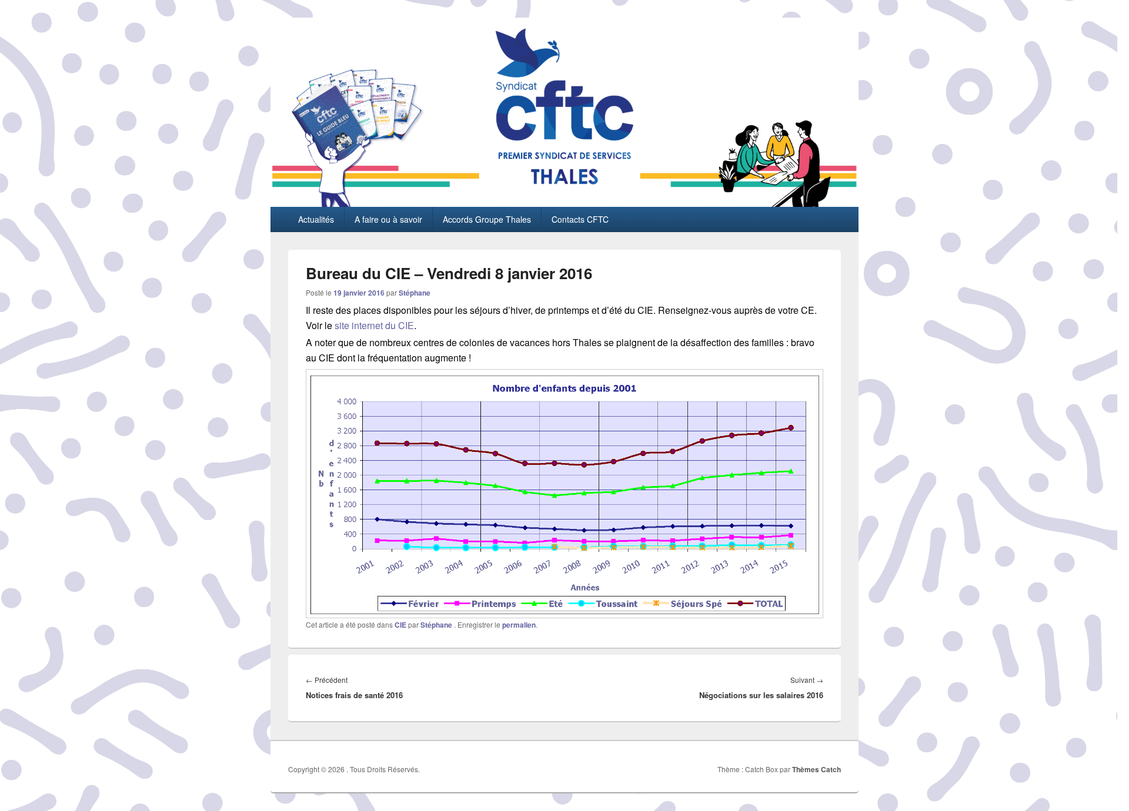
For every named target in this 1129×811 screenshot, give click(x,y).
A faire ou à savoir (388, 219)
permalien (519, 624)
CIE (400, 624)
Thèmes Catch (816, 769)
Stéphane (414, 292)
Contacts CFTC (580, 219)
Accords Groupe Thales (487, 219)
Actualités (316, 219)
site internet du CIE (374, 325)
